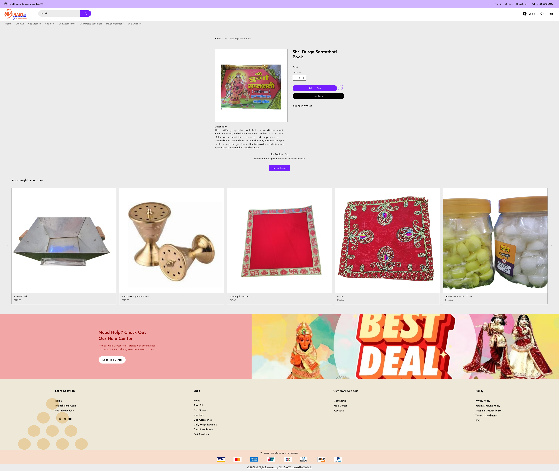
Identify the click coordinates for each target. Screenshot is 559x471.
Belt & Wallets (201, 434)
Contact (509, 4)
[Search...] (85, 13)
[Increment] (304, 77)
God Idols (199, 414)
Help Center (522, 4)
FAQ (477, 420)
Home (218, 38)
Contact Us (340, 400)
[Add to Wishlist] (341, 88)
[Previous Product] (7, 246)
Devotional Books (203, 429)
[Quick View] (64, 240)
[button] (550, 14)
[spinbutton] (299, 77)
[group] (279, 246)
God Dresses (200, 410)
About (498, 4)
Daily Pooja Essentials (205, 424)
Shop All (198, 405)
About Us (339, 410)
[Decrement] (295, 77)
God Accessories (203, 419)
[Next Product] (552, 246)
